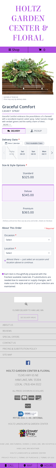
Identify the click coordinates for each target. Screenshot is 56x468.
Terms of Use (47, 457)
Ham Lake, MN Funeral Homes (14, 444)
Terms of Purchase (29, 457)
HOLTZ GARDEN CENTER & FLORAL (28, 23)
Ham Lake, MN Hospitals (44, 444)
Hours (48, 465)
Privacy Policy (9, 457)
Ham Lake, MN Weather (28, 448)
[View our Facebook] (28, 363)
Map (29, 465)
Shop (15, 50)
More (5, 124)
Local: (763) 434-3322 (28, 384)
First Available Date (34, 143)
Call (10, 465)
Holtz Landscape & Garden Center (28, 423)
